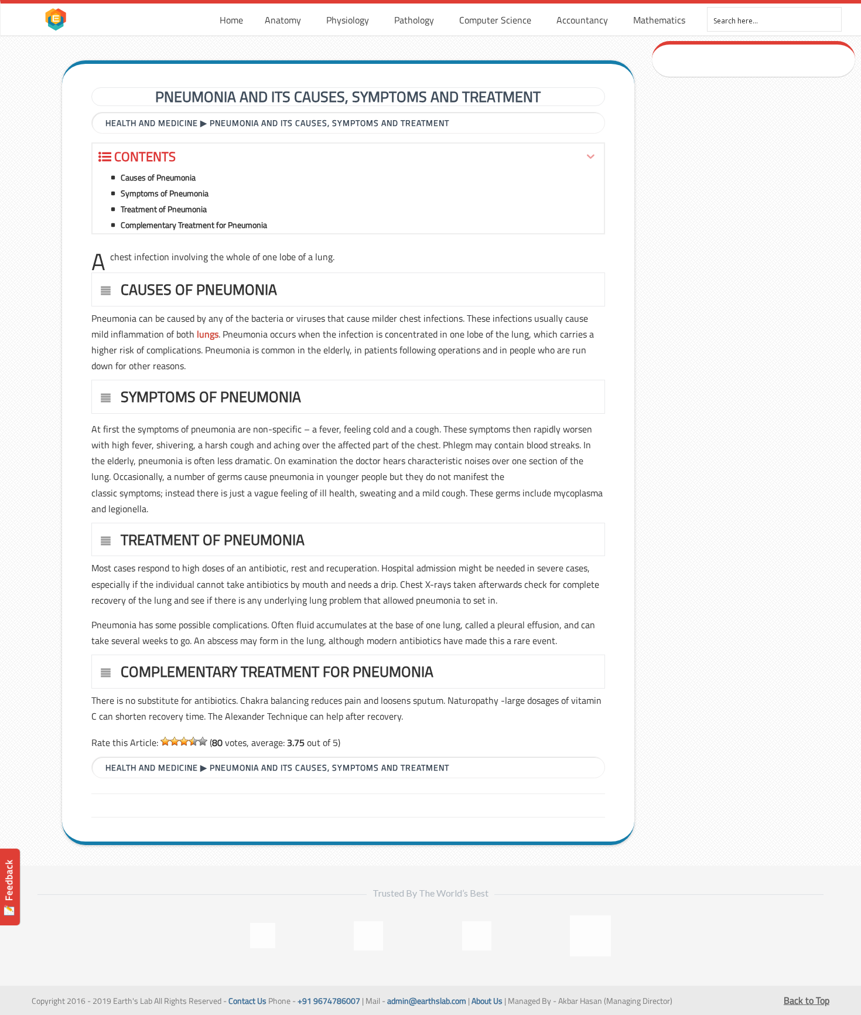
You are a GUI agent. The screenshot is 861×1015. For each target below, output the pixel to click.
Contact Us (247, 1000)
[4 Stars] (193, 741)
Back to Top (806, 1000)
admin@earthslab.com (426, 1000)
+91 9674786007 (329, 1000)
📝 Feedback (9, 887)
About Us (487, 1000)
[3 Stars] (184, 741)
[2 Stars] (174, 741)
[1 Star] (165, 741)
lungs (207, 334)
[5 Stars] (202, 741)
